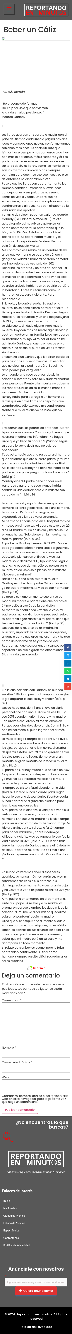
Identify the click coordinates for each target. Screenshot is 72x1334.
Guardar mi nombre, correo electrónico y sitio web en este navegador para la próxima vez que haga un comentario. (35, 1098)
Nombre (9, 1047)
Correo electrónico (17, 1062)
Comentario (12, 1000)
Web (5, 1077)
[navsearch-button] (6, 1135)
